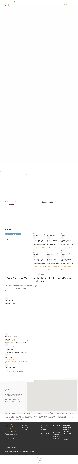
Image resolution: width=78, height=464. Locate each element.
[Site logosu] (7, 5)
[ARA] (61, 5)
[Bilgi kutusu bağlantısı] (9, 1)
